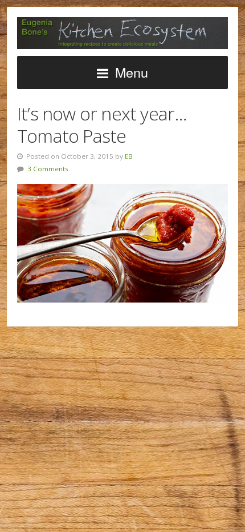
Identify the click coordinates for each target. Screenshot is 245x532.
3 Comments (47, 168)
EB (129, 156)
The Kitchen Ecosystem (122, 33)
